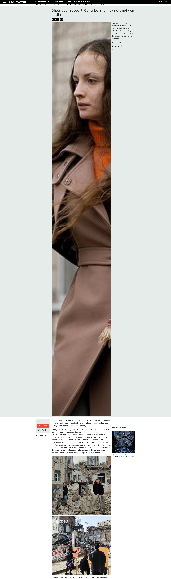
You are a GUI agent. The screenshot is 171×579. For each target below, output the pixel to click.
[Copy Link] (121, 46)
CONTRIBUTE (163, 1)
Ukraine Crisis (55, 19)
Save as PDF (43, 426)
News (61, 19)
